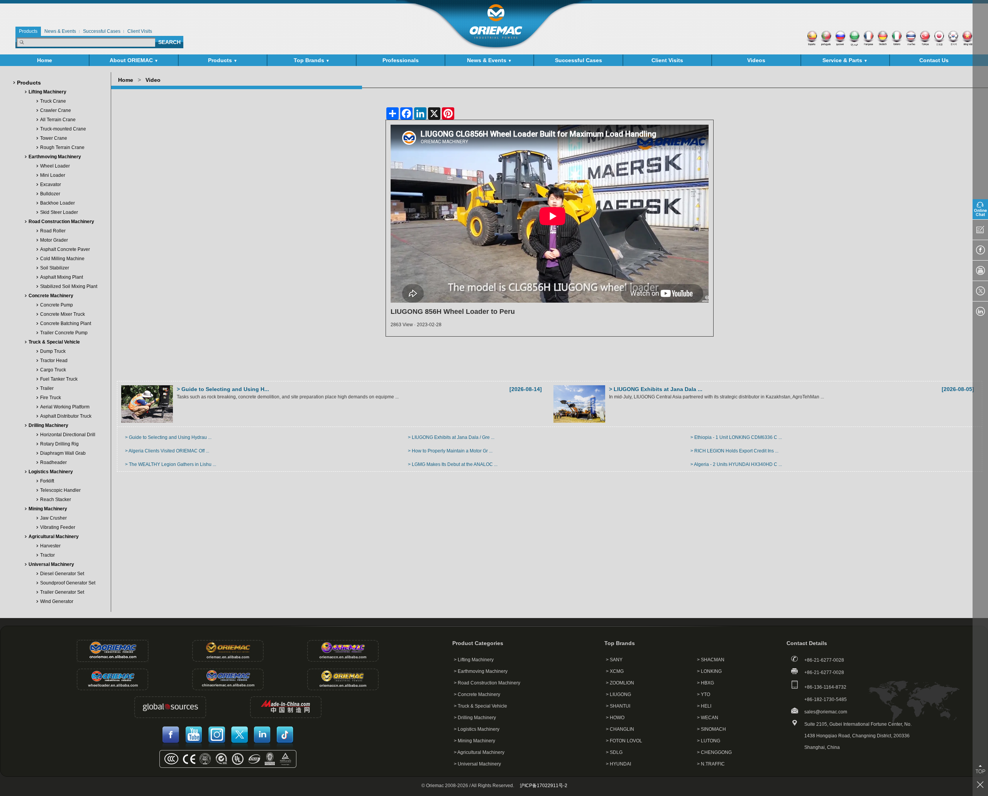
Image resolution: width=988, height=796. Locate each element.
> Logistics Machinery (476, 729)
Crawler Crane (55, 110)
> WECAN (707, 717)
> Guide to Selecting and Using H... (223, 389)
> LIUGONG (618, 694)
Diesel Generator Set (62, 573)
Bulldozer (50, 193)
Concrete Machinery (51, 295)
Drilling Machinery (48, 425)
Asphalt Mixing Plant (61, 277)
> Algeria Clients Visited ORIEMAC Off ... (167, 451)
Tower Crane (53, 138)
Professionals (400, 60)
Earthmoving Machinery (55, 156)
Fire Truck (50, 397)
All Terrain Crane (58, 119)
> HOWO (615, 717)
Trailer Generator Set (62, 592)
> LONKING (709, 671)
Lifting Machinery (47, 92)
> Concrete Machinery (477, 694)
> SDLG (614, 752)
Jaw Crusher (53, 518)
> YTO (703, 694)
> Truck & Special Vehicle (480, 706)
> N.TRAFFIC (711, 764)
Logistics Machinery (51, 471)
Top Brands (312, 60)
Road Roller (53, 231)
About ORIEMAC (134, 60)
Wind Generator (56, 601)
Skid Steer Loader (59, 212)
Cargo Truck (53, 370)
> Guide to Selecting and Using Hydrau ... (168, 437)
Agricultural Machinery (54, 536)
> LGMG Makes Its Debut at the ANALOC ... (452, 464)
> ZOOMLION (620, 683)
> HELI (704, 706)
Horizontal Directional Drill (67, 434)
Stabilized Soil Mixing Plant (68, 286)
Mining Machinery (48, 508)
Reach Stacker (55, 499)
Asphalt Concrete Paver (65, 249)
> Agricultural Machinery (479, 752)
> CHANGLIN (620, 729)
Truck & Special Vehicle (54, 342)
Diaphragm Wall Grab (63, 453)
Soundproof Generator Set (67, 583)
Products (222, 60)
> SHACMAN (710, 659)
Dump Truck (53, 351)
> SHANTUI (618, 706)
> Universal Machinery (477, 764)
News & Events (489, 60)
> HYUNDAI (618, 764)
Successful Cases (578, 60)
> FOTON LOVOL (624, 740)
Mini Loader (52, 175)
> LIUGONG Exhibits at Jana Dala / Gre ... (451, 437)
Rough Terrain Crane (62, 147)
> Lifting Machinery (474, 659)
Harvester (50, 546)
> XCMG (615, 671)
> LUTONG (708, 740)
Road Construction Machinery (61, 221)
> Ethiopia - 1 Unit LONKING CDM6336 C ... (736, 437)
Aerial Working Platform (65, 407)
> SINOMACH (711, 729)
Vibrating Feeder (57, 527)
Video (153, 80)
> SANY (614, 659)
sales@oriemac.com (825, 712)
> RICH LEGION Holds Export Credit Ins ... (734, 451)
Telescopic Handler (60, 490)
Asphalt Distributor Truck (65, 416)
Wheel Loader (55, 166)
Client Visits (667, 60)
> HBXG (705, 683)
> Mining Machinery (474, 740)
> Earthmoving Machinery (481, 671)
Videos (756, 60)
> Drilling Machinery (475, 717)
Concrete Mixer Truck (62, 314)
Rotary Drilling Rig (59, 444)
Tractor (47, 555)
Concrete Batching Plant (65, 323)
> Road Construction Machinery (487, 683)
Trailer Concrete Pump (64, 332)
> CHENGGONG (714, 752)
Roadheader (53, 462)
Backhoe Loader (57, 203)
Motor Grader (54, 240)
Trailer (47, 388)
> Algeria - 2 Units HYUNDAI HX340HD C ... (736, 464)
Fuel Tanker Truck (59, 379)
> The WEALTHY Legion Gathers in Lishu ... (170, 464)
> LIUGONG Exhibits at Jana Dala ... (655, 389)
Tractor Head (54, 360)
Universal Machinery (51, 564)
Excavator (50, 184)
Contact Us (934, 60)
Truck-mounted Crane (63, 129)
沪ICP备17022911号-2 (543, 785)
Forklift (47, 481)
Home (44, 60)
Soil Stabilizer (54, 268)
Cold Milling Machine (62, 258)
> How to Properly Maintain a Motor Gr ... (450, 451)
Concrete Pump (56, 305)
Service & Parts (845, 60)
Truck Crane (53, 101)
